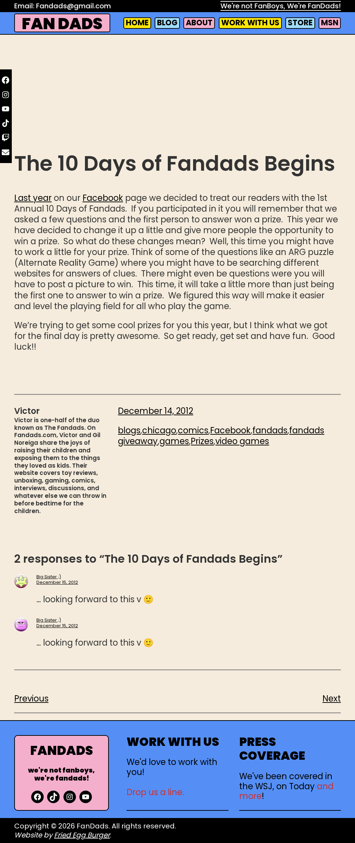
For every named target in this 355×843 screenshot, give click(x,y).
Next (331, 698)
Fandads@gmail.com (73, 6)
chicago (159, 430)
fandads (269, 430)
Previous (31, 698)
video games (242, 441)
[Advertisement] (177, 94)
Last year (33, 198)
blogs (129, 430)
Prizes (202, 441)
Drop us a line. (155, 792)
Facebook (103, 198)
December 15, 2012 (57, 582)
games (174, 441)
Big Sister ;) (48, 576)
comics (193, 430)
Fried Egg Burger (82, 835)
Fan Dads (62, 24)
